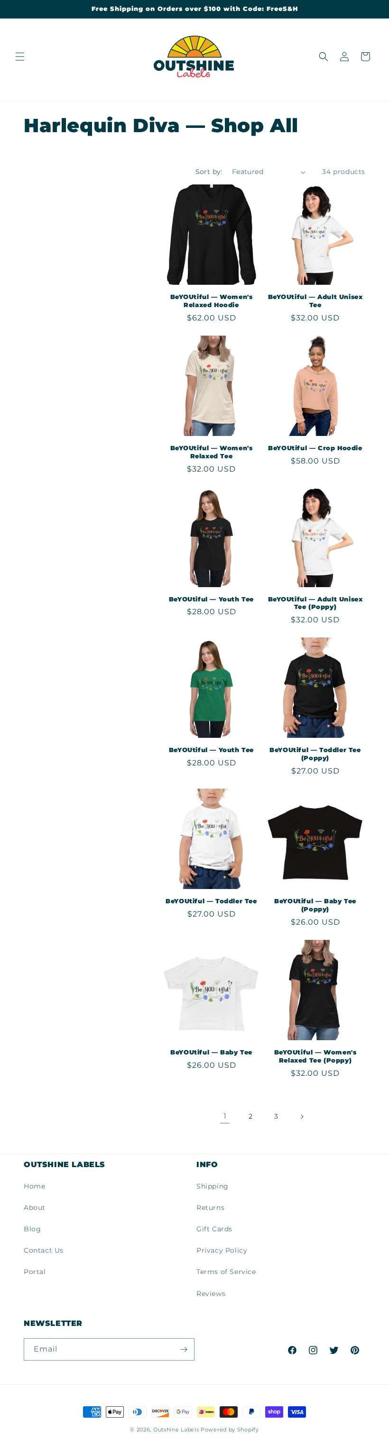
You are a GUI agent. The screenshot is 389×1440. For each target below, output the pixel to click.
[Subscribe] (183, 1349)
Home (34, 1186)
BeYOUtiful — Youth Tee (211, 599)
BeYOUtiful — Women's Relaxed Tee (211, 452)
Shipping (212, 1186)
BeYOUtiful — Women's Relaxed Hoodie (211, 301)
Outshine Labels (176, 1429)
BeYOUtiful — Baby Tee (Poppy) (315, 905)
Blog (32, 1229)
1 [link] (225, 1116)
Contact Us (44, 1250)
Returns (210, 1207)
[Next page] (301, 1116)
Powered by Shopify (230, 1429)
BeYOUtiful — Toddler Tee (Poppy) (315, 754)
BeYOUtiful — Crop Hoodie (315, 448)
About (35, 1207)
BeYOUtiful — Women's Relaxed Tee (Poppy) (315, 1056)
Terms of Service (226, 1271)
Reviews (210, 1293)
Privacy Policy (221, 1250)
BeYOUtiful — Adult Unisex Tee (315, 301)
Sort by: (208, 171)
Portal (35, 1271)
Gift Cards (214, 1229)
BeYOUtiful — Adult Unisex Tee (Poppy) (315, 603)
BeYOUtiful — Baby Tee (211, 1052)
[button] (19, 56)
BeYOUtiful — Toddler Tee (211, 901)
